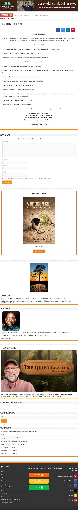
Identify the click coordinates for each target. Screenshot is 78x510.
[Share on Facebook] (58, 31)
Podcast (3, 477)
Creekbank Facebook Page (65, 476)
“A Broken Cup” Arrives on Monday (11, 435)
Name (4, 159)
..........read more (6, 338)
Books (2, 480)
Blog (2, 474)
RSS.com (37, 475)
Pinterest (70, 500)
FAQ (2, 490)
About (2, 496)
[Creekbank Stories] (39, 5)
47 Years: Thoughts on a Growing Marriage (13, 444)
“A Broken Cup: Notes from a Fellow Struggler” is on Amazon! (30, 15)
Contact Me (4, 493)
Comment (5, 141)
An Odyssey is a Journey (8, 447)
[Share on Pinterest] (73, 31)
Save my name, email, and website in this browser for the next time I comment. (27, 178)
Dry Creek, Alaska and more (9, 453)
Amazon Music (37, 481)
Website (4, 172)
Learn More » (39, 251)
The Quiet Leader (6, 487)
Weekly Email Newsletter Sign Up (10, 499)
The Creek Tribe (68, 481)
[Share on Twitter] (63, 31)
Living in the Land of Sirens (9, 450)
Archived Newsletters (7, 502)
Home (3, 18)
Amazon (71, 495)
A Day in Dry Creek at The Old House (11, 438)
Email (4, 166)
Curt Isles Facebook (67, 486)
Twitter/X (70, 490)
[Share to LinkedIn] (68, 31)
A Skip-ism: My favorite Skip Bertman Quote (14, 441)
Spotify (37, 487)
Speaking (3, 484)
